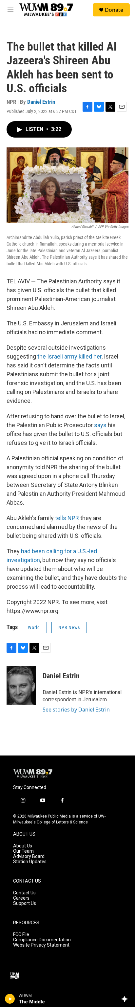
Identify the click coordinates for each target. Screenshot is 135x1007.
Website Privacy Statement (41, 945)
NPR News (69, 627)
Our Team (23, 851)
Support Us (24, 903)
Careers (21, 898)
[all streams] (126, 999)
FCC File (21, 934)
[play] (10, 999)
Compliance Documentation (42, 939)
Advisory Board (29, 856)
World (34, 627)
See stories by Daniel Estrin (76, 709)
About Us (22, 845)
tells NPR (67, 517)
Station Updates (30, 861)
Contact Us (24, 892)
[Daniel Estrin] (21, 685)
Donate (114, 10)
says (100, 425)
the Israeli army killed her (69, 356)
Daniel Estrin (41, 102)
